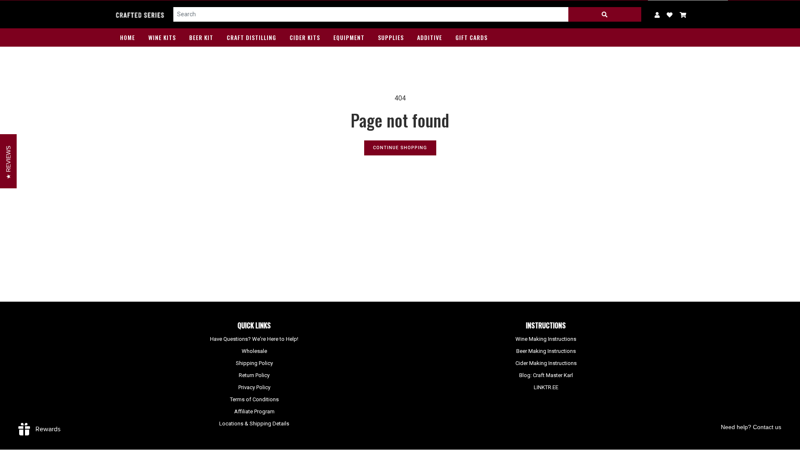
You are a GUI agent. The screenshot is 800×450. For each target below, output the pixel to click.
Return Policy (254, 375)
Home (127, 37)
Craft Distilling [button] (251, 37)
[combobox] (371, 14)
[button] (683, 14)
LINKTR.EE (546, 387)
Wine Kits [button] (162, 37)
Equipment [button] (349, 37)
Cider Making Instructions (546, 363)
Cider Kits (305, 37)
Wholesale (254, 351)
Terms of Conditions (254, 399)
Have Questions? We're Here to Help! (254, 339)
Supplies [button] (391, 37)
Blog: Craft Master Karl (546, 375)
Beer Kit (201, 37)
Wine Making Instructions (545, 339)
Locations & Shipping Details (254, 423)
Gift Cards (471, 37)
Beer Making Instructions (546, 351)
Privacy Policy (254, 387)
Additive (429, 37)
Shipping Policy (254, 363)
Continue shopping (400, 147)
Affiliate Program (254, 411)
